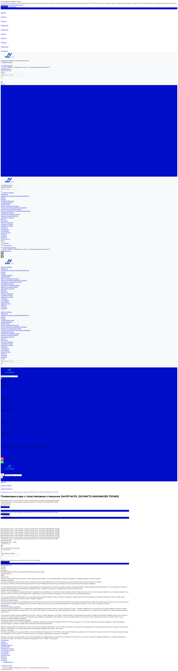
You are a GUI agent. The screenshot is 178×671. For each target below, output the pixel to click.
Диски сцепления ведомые (10, 97)
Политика (4, 117)
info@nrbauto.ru (6, 69)
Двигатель (4, 87)
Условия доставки (7, 114)
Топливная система (7, 102)
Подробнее (12, 6)
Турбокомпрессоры (7, 139)
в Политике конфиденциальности (12, 5)
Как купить (4, 159)
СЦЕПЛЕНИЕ (5, 96)
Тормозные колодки (7, 107)
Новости (3, 124)
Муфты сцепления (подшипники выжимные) (15, 149)
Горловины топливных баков (10, 104)
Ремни (3, 91)
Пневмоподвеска (6, 94)
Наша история (5, 122)
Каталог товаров (6, 131)
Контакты (4, 126)
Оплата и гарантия (7, 112)
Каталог (3, 642)
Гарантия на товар (7, 116)
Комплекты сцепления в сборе (11, 101)
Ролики (3, 92)
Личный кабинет (6, 451)
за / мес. (17, 548)
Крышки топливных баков (9, 106)
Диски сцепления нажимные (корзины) (14, 99)
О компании (5, 121)
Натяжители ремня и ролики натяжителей (15, 89)
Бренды (3, 157)
